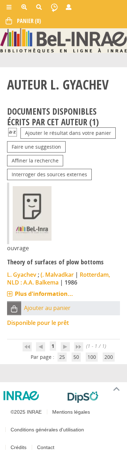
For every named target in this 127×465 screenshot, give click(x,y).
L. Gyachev (21, 275)
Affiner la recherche (35, 160)
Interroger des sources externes (49, 174)
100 (91, 357)
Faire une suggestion (36, 146)
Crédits (18, 447)
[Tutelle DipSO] (94, 397)
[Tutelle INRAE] (33, 395)
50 (76, 357)
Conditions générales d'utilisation (47, 429)
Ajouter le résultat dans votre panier (68, 133)
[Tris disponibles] (12, 132)
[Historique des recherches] (54, 7)
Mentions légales (71, 412)
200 (108, 357)
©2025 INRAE (26, 412)
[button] (14, 308)
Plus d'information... (44, 294)
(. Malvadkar (57, 275)
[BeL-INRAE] (63, 40)
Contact (45, 447)
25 (62, 357)
